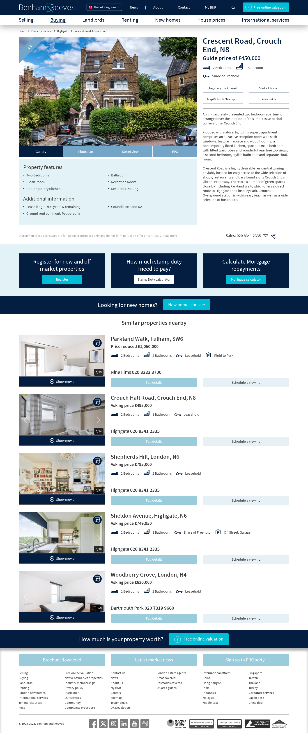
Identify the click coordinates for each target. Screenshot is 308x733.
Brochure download (62, 660)
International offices (216, 673)
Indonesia (209, 693)
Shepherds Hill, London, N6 (145, 456)
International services (265, 19)
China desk (256, 703)
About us (117, 683)
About (158, 7)
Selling (26, 19)
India (206, 688)
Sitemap (116, 698)
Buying (58, 19)
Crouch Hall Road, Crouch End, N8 (153, 397)
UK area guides (167, 688)
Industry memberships (80, 683)
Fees (22, 708)
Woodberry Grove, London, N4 (148, 574)
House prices (211, 19)
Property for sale (41, 31)
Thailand (254, 683)
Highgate (63, 31)
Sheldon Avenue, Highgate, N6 (149, 515)
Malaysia (208, 698)
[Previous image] (32, 91)
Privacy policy (74, 688)
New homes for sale (186, 304)
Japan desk (256, 698)
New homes (168, 19)
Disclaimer (72, 693)
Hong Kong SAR (213, 683)
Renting (129, 19)
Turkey (253, 688)
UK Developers (121, 708)
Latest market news (154, 660)
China (206, 678)
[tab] (41, 151)
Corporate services (261, 693)
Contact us (118, 673)
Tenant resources (30, 703)
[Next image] (183, 91)
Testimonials (119, 703)
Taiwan (253, 678)
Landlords (93, 19)
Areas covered (166, 678)
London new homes (32, 693)
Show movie (64, 381)
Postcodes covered (169, 683)
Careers (116, 693)
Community (73, 703)
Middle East (210, 703)
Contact (184, 7)
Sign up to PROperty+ (246, 660)
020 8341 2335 (249, 235)
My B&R (210, 7)
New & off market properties (84, 678)
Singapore (255, 673)
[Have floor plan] (97, 342)
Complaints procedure (80, 708)
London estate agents (171, 673)
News (134, 7)
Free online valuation (270, 7)
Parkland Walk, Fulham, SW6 (147, 338)
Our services (73, 698)
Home (22, 31)
